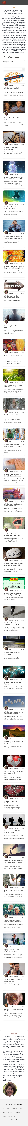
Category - (6, 63)
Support (20, 1108)
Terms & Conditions (8, 1112)
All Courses (14, 1108)
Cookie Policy (6, 1116)
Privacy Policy (18, 1112)
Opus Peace (6, 1108)
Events (13, 1116)
